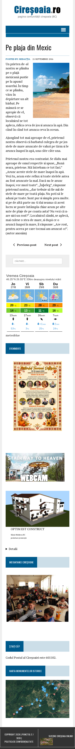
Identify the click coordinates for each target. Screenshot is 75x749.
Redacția (24, 59)
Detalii (13, 549)
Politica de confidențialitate (19, 741)
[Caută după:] (37, 261)
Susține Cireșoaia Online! (61, 736)
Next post (51, 245)
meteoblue (13, 335)
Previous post (26, 245)
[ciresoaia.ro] (37, 13)
